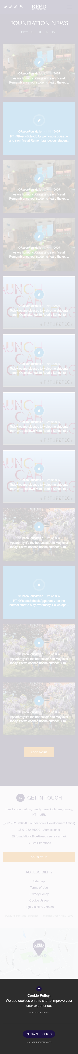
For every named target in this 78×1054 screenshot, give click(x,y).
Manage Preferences (39, 1042)
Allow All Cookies (39, 1034)
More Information (39, 1012)
